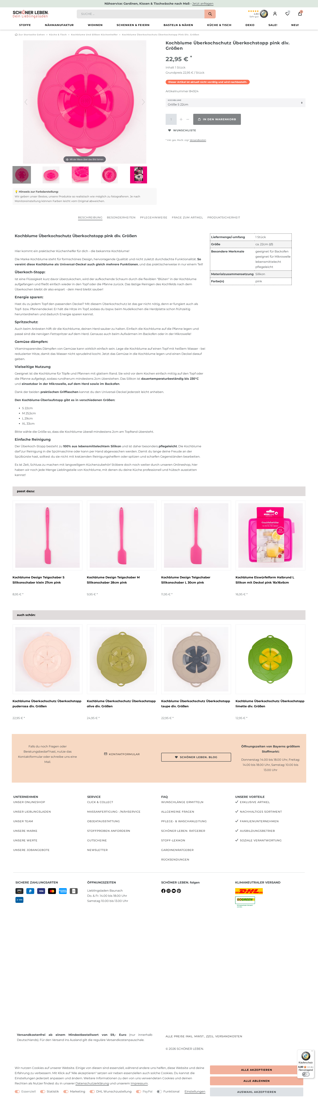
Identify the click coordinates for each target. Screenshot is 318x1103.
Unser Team (23, 821)
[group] (47, 535)
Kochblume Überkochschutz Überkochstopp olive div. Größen (121, 703)
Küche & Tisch (219, 25)
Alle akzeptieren (256, 1070)
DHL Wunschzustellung (114, 1091)
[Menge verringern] (187, 119)
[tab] (90, 218)
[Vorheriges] (26, 102)
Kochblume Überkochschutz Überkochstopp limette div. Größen (270, 703)
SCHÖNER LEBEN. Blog (198, 757)
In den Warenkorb (219, 119)
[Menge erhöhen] (181, 119)
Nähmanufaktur (59, 25)
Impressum (139, 1083)
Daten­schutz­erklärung (92, 1083)
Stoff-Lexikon (173, 840)
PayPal (147, 1091)
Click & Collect (100, 802)
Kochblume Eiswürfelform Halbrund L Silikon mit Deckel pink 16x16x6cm (265, 580)
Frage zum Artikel (187, 217)
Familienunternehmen (259, 821)
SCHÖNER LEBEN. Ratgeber (183, 830)
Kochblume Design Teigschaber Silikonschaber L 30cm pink (185, 580)
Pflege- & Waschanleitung (184, 821)
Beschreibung (90, 217)
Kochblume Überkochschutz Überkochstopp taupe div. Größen (195, 703)
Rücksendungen (175, 859)
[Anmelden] (275, 13)
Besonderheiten (121, 217)
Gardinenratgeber (177, 850)
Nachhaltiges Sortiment (261, 811)
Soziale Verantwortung (261, 840)
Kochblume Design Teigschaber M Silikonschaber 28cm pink (113, 580)
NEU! (295, 25)
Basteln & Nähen (178, 25)
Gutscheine (97, 840)
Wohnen (95, 25)
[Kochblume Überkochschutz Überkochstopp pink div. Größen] (22, 175)
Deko (250, 25)
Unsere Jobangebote (31, 850)
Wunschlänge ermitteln (182, 802)
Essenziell (28, 1091)
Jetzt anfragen (202, 3)
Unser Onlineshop (29, 802)
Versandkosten (198, 140)
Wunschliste (184, 130)
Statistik (53, 1091)
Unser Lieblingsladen (32, 811)
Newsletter (97, 850)
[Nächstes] (143, 102)
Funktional (171, 1091)
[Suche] (210, 14)
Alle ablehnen (256, 1081)
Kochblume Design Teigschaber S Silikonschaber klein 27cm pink (38, 580)
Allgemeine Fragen (177, 811)
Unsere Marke (25, 830)
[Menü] (312, 1052)
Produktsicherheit (223, 217)
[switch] (306, 1074)
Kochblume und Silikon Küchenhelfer (94, 34)
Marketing (77, 1091)
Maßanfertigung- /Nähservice (114, 811)
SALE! (272, 25)
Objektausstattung (103, 821)
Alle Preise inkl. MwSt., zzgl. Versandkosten (204, 1036)
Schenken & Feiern (133, 25)
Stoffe (25, 25)
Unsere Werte (25, 840)
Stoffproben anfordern (108, 830)
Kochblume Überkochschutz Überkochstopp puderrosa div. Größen (47, 703)
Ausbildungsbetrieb (257, 830)
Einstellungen (195, 1091)
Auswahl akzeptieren (256, 1092)
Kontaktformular (124, 754)
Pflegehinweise (153, 217)
